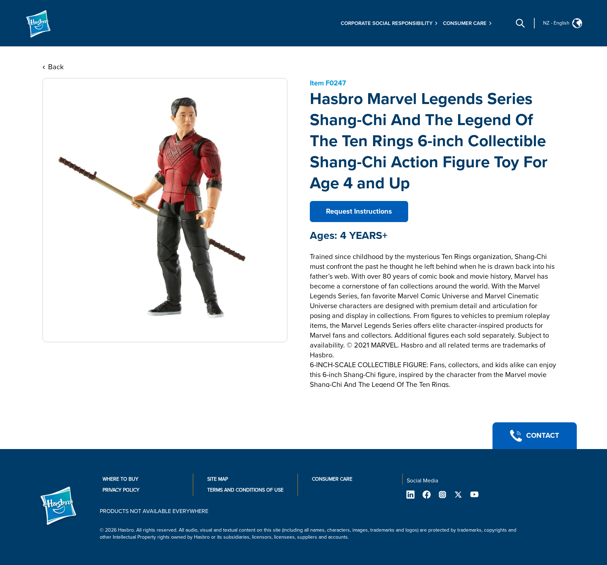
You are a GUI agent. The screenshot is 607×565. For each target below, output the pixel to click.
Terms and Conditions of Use (245, 490)
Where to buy (120, 479)
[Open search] (520, 23)
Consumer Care (332, 479)
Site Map (217, 479)
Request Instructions (359, 211)
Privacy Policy (121, 490)
